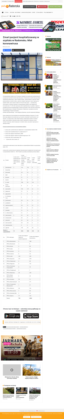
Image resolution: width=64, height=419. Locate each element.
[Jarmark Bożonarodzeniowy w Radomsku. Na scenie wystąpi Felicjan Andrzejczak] (49, 115)
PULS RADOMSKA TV (48, 12)
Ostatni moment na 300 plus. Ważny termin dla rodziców (14, 349)
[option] (21, 347)
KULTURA (12, 12)
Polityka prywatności (36, 416)
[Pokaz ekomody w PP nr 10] (49, 87)
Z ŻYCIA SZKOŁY (39, 12)
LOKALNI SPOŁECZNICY (26, 12)
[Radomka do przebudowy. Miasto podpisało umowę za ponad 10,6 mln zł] (8, 390)
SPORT (33, 12)
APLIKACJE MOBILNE (30, 6)
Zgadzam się (26, 416)
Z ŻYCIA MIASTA (9, 343)
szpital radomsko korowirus (21, 328)
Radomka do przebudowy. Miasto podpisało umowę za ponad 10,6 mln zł (8, 396)
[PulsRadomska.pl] (10, 6)
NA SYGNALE (17, 12)
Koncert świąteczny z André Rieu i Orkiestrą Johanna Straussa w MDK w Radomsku (57, 78)
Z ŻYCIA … (7, 12)
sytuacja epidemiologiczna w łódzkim (9, 328)
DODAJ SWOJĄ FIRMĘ (56, 6)
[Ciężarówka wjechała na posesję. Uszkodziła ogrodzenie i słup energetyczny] (35, 390)
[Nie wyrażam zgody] (62, 415)
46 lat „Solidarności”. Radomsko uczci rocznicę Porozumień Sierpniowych (37, 1)
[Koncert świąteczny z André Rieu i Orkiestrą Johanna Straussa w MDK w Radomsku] (49, 76)
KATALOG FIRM (42, 6)
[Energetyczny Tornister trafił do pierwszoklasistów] (21, 390)
